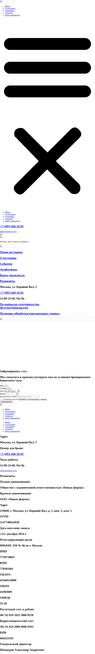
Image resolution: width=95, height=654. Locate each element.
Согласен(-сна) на (25, 399)
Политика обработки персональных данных (30, 313)
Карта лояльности (12, 15)
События (8, 13)
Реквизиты (7, 281)
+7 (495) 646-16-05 (12, 226)
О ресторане (10, 8)
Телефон (4, 388)
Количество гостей (8, 396)
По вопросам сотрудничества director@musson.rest (19, 306)
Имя (2, 386)
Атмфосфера (8, 269)
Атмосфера (9, 11)
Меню (7, 6)
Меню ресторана (11, 252)
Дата (2, 391)
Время (3, 394)
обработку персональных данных (32, 399)
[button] (47, 113)
